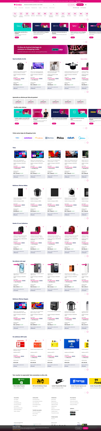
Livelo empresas (73, 399)
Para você (53, 418)
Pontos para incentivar (74, 401)
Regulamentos (53, 401)
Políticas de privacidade (55, 409)
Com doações (16, 406)
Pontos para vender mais (74, 402)
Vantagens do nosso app (74, 410)
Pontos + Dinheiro (17, 411)
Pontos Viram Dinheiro (18, 409)
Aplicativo (72, 408)
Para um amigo (35, 413)
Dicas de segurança (54, 402)
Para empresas (73, 397)
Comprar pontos (54, 416)
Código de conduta (54, 404)
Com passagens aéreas (37, 404)
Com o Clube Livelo (36, 402)
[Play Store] (72, 414)
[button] (71, 1)
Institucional (53, 397)
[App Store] (72, 412)
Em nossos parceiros (17, 404)
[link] (18, 4)
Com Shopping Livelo (17, 402)
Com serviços (16, 401)
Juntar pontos (35, 397)
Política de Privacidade (16, 429)
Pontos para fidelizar (73, 404)
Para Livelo (34, 415)
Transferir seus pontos (37, 410)
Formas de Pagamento (18, 422)
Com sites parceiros (36, 399)
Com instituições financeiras (37, 401)
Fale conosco (53, 399)
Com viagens (16, 399)
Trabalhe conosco (54, 411)
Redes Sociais (54, 422)
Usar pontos (16, 397)
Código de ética (54, 406)
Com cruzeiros (35, 406)
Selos (78, 422)
